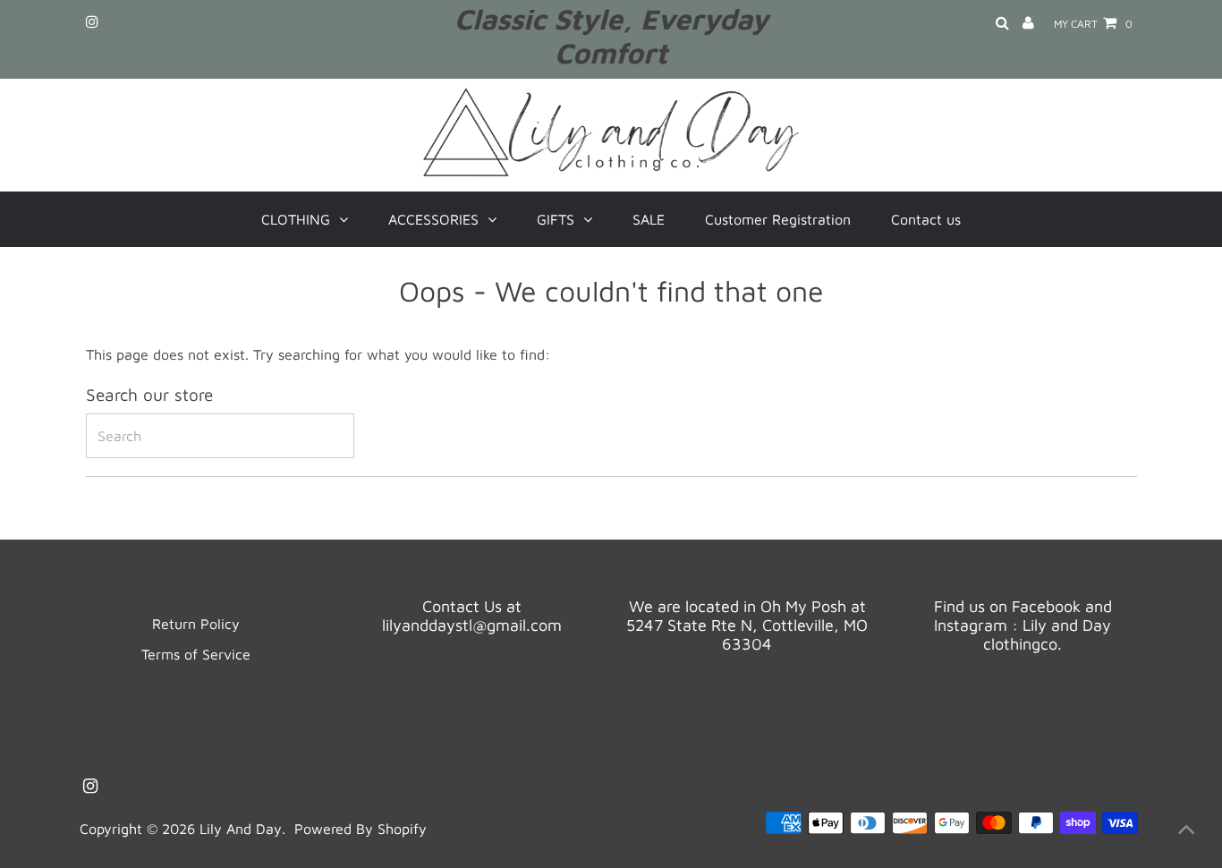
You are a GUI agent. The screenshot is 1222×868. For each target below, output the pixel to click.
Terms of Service (195, 654)
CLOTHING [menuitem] (295, 219)
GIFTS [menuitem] (555, 219)
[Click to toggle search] (1002, 23)
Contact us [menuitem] (926, 219)
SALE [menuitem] (648, 219)
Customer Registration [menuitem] (778, 219)
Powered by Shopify (360, 829)
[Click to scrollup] (1186, 832)
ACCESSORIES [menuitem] (433, 219)
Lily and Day (240, 829)
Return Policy (196, 624)
